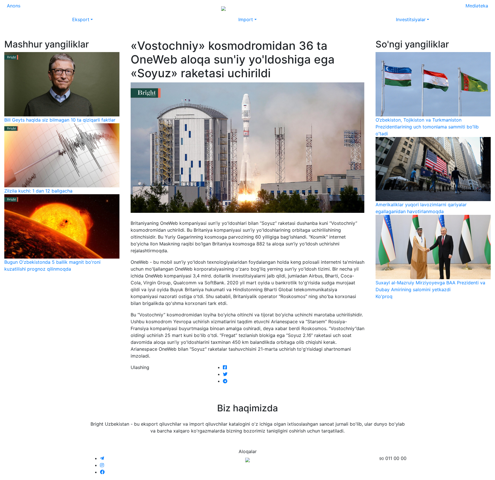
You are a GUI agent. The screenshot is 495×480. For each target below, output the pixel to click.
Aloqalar (428, 8)
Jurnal (17, 8)
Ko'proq (384, 296)
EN (470, 8)
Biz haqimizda (399, 8)
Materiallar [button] (70, 8)
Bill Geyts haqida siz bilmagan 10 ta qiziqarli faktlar (59, 120)
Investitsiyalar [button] (411, 19)
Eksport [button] (80, 19)
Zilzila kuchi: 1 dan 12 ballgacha (38, 191)
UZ (481, 8)
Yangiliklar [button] (40, 8)
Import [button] (245, 19)
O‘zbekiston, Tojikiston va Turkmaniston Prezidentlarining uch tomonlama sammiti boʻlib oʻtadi (427, 126)
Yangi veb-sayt (363, 8)
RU (459, 8)
